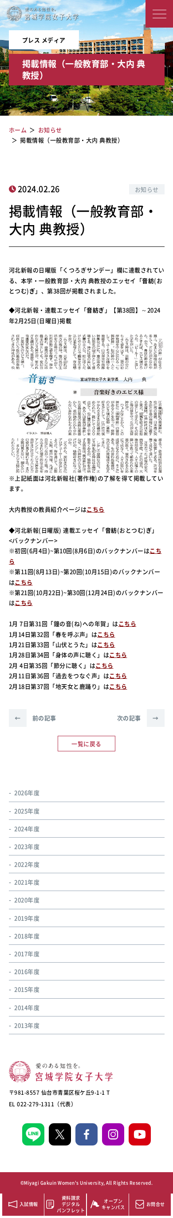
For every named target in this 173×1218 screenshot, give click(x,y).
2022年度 (26, 864)
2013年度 (26, 1025)
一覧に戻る (86, 743)
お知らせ (147, 189)
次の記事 (138, 718)
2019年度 (26, 918)
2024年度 (26, 828)
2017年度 (26, 953)
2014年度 (26, 1007)
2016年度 (26, 971)
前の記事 (35, 718)
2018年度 (26, 936)
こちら (95, 509)
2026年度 (26, 792)
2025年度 (26, 811)
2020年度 (26, 899)
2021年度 (26, 882)
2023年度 (26, 846)
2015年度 (26, 989)
